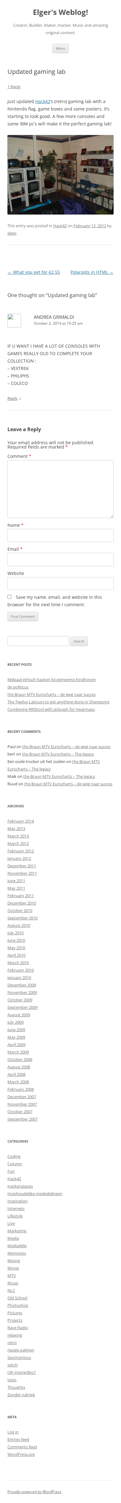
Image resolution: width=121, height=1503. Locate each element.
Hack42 (42, 101)
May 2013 (16, 828)
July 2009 (15, 1022)
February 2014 (20, 821)
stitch (12, 1365)
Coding (13, 1156)
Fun (11, 1171)
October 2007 (19, 1111)
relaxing (14, 1335)
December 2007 (21, 1096)
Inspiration (17, 1201)
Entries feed (18, 1439)
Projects (14, 1320)
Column (14, 1164)
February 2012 (20, 851)
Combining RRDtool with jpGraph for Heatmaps (51, 709)
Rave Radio (17, 1327)
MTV (11, 1275)
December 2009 (21, 985)
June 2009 (16, 1029)
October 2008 (19, 1059)
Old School (17, 1298)
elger (11, 233)
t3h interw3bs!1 (21, 1372)
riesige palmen (20, 1350)
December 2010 (21, 903)
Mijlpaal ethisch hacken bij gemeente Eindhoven (51, 679)
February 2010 (20, 970)
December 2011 (21, 866)
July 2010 (15, 933)
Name (15, 525)
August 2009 (18, 1015)
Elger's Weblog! (60, 12)
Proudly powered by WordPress (34, 1491)
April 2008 (16, 1074)
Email (15, 549)
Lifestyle (15, 1216)
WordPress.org (21, 1454)
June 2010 (16, 940)
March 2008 (18, 1082)
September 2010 (22, 918)
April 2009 (16, 1044)
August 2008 (18, 1067)
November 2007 (22, 1104)
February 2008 (20, 1089)
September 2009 (22, 1007)
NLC (11, 1290)
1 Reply (14, 86)
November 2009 (22, 992)
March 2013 (18, 836)
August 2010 (18, 925)
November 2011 (22, 873)
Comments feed (22, 1447)
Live (11, 1223)
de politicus (18, 687)
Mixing (13, 1260)
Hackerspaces (20, 1186)
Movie (13, 1268)
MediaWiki (17, 1245)
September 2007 (22, 1119)
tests (11, 1380)
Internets (16, 1208)
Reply (12, 398)
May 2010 (16, 947)
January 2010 (19, 977)
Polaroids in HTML (92, 272)
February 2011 (20, 895)
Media (13, 1238)
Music (12, 1283)
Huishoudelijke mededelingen (34, 1193)
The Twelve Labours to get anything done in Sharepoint (58, 702)
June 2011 (16, 880)
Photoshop (17, 1305)
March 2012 (18, 843)
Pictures (14, 1313)
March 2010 (18, 962)
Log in (13, 1432)
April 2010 (16, 955)
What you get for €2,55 (33, 272)
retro (12, 1342)
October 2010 (19, 910)
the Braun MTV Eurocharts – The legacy (58, 754)
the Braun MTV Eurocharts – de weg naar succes (51, 694)
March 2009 (18, 1052)
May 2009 (16, 1037)
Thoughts (16, 1387)
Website (15, 573)
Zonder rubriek (21, 1394)
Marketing (16, 1231)
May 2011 (16, 888)
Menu (60, 48)
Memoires (16, 1253)
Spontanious (19, 1357)
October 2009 (19, 1000)
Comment (19, 456)
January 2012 (19, 858)
